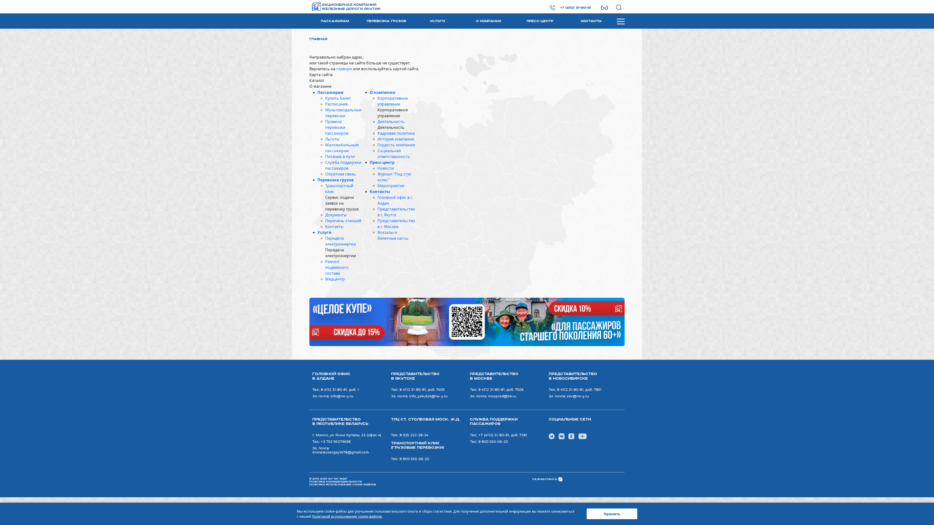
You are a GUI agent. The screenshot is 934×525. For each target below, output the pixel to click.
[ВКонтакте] (562, 436)
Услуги (437, 21)
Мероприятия (390, 185)
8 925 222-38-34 (414, 435)
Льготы (332, 139)
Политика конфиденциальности (335, 481)
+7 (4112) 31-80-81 (575, 8)
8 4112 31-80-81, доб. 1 (340, 389)
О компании (488, 21)
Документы (336, 215)
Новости (385, 168)
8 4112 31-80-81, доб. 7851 (579, 389)
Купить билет (338, 98)
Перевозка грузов (386, 21)
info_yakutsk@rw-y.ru (428, 396)
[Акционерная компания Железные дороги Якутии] (339, 6)
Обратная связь (340, 174)
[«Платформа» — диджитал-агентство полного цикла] (560, 479)
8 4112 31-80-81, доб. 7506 (501, 389)
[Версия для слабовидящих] (604, 7)
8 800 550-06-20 (414, 459)
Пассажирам (335, 21)
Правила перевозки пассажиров (336, 127)
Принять (612, 513)
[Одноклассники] (571, 436)
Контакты (591, 21)
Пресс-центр (540, 21)
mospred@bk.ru (502, 396)
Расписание (336, 104)
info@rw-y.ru (341, 396)
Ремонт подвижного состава (337, 267)
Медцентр (335, 279)
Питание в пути (340, 156)
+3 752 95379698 (336, 441)
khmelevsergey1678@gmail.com (340, 452)
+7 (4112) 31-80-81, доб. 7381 (502, 435)
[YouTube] (582, 436)
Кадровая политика (396, 133)
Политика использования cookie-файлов (342, 484)
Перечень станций (343, 220)
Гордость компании (396, 145)
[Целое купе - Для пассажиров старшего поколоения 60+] (467, 321)
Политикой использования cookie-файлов (347, 516)
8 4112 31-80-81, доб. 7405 (422, 389)
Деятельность (390, 121)
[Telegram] (552, 436)
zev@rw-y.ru (578, 396)
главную (344, 68)
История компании (395, 139)
